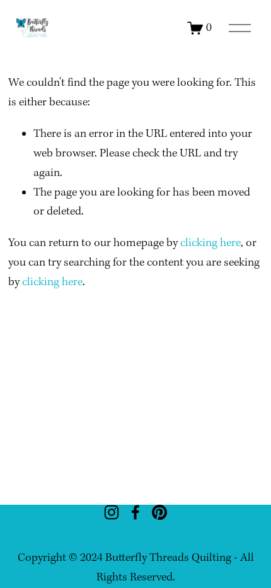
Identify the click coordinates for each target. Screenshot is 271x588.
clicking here (210, 243)
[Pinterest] (159, 512)
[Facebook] (135, 512)
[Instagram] (111, 512)
